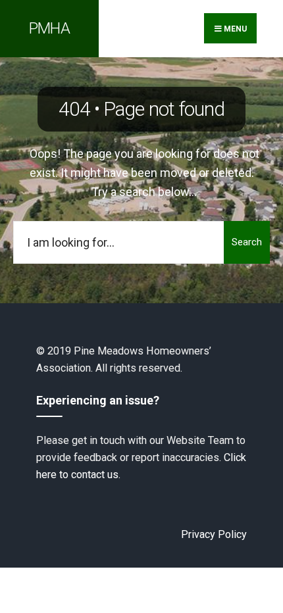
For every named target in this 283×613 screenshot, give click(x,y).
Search (247, 242)
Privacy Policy (214, 534)
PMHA (49, 28)
